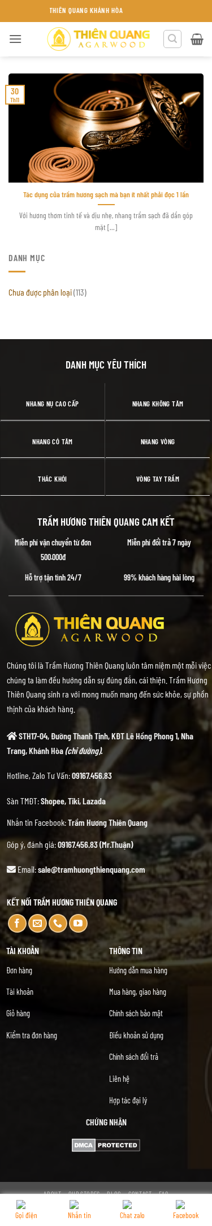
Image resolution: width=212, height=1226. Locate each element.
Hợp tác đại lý (128, 1100)
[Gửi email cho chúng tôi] (37, 923)
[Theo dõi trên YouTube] (78, 923)
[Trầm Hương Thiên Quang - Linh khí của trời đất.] (98, 39)
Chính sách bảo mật (136, 1013)
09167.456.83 (92, 775)
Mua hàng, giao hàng (137, 992)
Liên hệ (119, 1079)
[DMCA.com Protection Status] (106, 1143)
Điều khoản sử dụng (136, 1035)
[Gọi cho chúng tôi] (58, 923)
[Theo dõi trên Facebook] (17, 923)
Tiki (73, 800)
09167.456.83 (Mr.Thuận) (95, 844)
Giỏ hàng (18, 1013)
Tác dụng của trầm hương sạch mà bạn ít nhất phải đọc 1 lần (106, 194)
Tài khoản (19, 992)
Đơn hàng (19, 970)
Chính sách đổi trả (133, 1057)
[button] (15, 39)
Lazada (94, 800)
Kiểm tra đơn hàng (31, 1035)
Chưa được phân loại (40, 292)
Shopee (52, 800)
